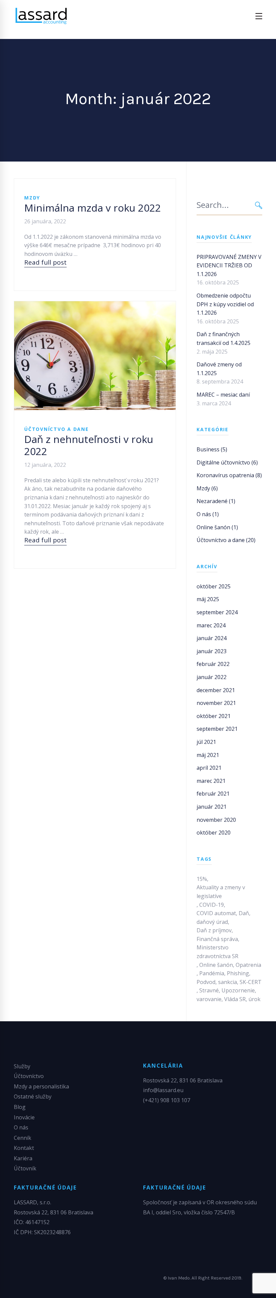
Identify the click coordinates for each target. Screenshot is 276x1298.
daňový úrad (212, 922)
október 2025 (214, 586)
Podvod (206, 982)
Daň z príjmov (214, 930)
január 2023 (212, 651)
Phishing (238, 973)
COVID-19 (211, 904)
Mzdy (32, 197)
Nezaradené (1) (216, 501)
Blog (20, 1107)
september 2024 (217, 612)
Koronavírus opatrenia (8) (229, 475)
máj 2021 (208, 755)
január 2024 (212, 638)
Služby (22, 1066)
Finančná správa (217, 939)
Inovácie (24, 1117)
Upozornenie (238, 990)
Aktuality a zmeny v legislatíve (221, 892)
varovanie (209, 999)
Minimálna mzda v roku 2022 (92, 208)
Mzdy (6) (207, 488)
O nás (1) (208, 514)
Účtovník (25, 1168)
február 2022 (213, 664)
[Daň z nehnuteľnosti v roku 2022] (95, 355)
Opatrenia (248, 965)
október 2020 (214, 832)
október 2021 (214, 716)
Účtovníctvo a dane (56, 429)
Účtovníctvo (29, 1076)
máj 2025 (208, 599)
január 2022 (212, 677)
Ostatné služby (32, 1096)
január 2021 (212, 806)
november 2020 (216, 819)
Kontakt (24, 1148)
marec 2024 (211, 625)
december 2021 (216, 690)
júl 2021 (206, 742)
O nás (21, 1127)
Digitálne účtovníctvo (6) (227, 462)
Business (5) (212, 449)
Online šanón (216, 965)
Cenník (22, 1138)
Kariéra (23, 1158)
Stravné (209, 990)
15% (202, 879)
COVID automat (216, 913)
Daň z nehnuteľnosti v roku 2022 (88, 445)
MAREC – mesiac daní (223, 394)
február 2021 (213, 793)
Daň (244, 913)
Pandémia (211, 973)
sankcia (227, 982)
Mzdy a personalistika (41, 1086)
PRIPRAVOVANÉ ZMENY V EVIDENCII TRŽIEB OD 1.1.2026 (229, 265)
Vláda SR (235, 999)
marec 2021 (211, 781)
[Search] (258, 205)
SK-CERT (251, 982)
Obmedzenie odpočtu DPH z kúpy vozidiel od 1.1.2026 (225, 304)
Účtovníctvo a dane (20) (226, 540)
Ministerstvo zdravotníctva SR (217, 952)
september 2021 (217, 728)
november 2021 (216, 703)
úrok (254, 999)
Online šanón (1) (217, 527)
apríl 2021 (209, 767)
